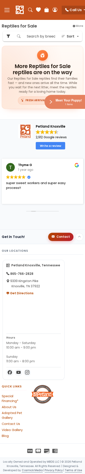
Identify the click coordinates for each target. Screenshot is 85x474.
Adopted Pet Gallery (12, 415)
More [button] (79, 26)
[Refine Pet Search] (8, 36)
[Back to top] (79, 237)
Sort (70, 36)
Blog (5, 436)
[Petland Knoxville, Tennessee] (20, 10)
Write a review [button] (50, 146)
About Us (9, 407)
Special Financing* (10, 398)
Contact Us (11, 424)
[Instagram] (27, 372)
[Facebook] (9, 372)
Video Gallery (12, 430)
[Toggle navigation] (7, 9)
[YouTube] (18, 372)
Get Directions (21, 293)
